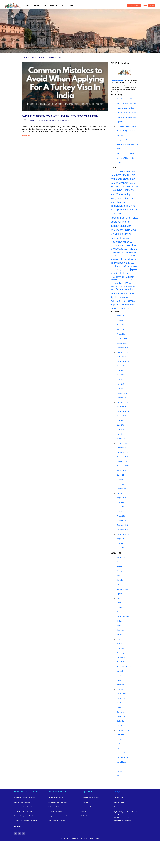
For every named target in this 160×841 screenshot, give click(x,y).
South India (121, 698)
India (119, 625)
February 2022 (122, 489)
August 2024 (121, 416)
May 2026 (120, 325)
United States (122, 762)
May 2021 (120, 511)
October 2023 (122, 461)
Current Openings (125, 820)
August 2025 (121, 366)
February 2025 (122, 393)
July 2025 (120, 370)
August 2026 (121, 316)
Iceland (119, 621)
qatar (119, 675)
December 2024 (122, 402)
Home (28, 5)
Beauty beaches (122, 571)
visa (120, 293)
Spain (119, 707)
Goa (118, 612)
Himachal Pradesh (123, 616)
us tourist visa (117, 286)
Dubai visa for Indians (120, 252)
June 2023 (120, 479)
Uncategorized (122, 753)
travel (118, 280)
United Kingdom (122, 757)
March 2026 (121, 334)
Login (145, 5)
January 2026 (122, 343)
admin (31, 120)
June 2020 (120, 548)
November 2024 (122, 407)
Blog (71, 5)
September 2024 (123, 411)
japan (119, 639)
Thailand (120, 726)
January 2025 (122, 398)
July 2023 (120, 475)
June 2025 (120, 375)
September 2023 (123, 466)
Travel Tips (125, 283)
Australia (120, 566)
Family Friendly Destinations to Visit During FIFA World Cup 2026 (127, 130)
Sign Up (151, 5)
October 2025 (122, 357)
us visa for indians (126, 286)
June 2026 (120, 320)
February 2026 (122, 338)
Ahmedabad (121, 557)
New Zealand (121, 662)
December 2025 (122, 348)
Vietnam (120, 771)
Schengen (120, 685)
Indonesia (120, 630)
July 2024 (120, 420)
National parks (122, 653)
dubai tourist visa (130, 249)
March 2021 (121, 516)
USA (118, 766)
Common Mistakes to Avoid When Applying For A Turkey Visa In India (60, 115)
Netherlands (121, 657)
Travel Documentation (125, 280)
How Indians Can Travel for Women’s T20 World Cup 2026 (126, 158)
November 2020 (122, 530)
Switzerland (121, 721)
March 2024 (121, 439)
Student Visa (121, 716)
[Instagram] (23, 833)
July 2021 (120, 502)
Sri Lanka (120, 712)
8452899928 (134, 5)
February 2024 (122, 443)
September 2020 (123, 534)
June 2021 (120, 507)
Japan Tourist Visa (124, 270)
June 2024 (120, 425)
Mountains (120, 648)
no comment (62, 120)
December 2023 (122, 452)
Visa (45, 5)
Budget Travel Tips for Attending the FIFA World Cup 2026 (127, 144)
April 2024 (120, 434)
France (119, 607)
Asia (118, 562)
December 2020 (122, 525)
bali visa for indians (115, 171)
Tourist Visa (41, 57)
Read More (26, 135)
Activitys (117, 792)
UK (118, 748)
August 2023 (121, 470)
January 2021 (122, 520)
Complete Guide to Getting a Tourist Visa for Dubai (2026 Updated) (127, 117)
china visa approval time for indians (124, 221)
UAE (118, 744)
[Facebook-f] (15, 833)
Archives (115, 311)
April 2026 (120, 329)
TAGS (114, 167)
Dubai (119, 598)
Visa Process (130, 304)
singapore (120, 689)
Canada (119, 580)
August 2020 (121, 539)
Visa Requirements (122, 308)
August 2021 (121, 498)
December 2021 (122, 493)
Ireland (119, 635)
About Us (53, 5)
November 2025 (122, 352)
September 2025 (123, 361)
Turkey (51, 57)
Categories (116, 553)
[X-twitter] (19, 833)
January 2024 (122, 448)
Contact (63, 5)
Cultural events (122, 589)
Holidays (37, 5)
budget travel (132, 183)
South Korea (121, 703)
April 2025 (120, 384)
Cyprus (119, 594)
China (119, 584)
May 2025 (120, 379)
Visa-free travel (124, 293)
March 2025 (121, 388)
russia (119, 680)
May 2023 (120, 484)
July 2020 (120, 543)
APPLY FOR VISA (120, 63)
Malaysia (120, 644)
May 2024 (120, 429)
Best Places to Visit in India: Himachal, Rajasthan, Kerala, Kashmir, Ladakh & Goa (127, 103)
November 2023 (122, 457)
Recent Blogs (117, 94)
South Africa (121, 694)
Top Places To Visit (123, 730)
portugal (120, 671)
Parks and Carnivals (124, 666)
